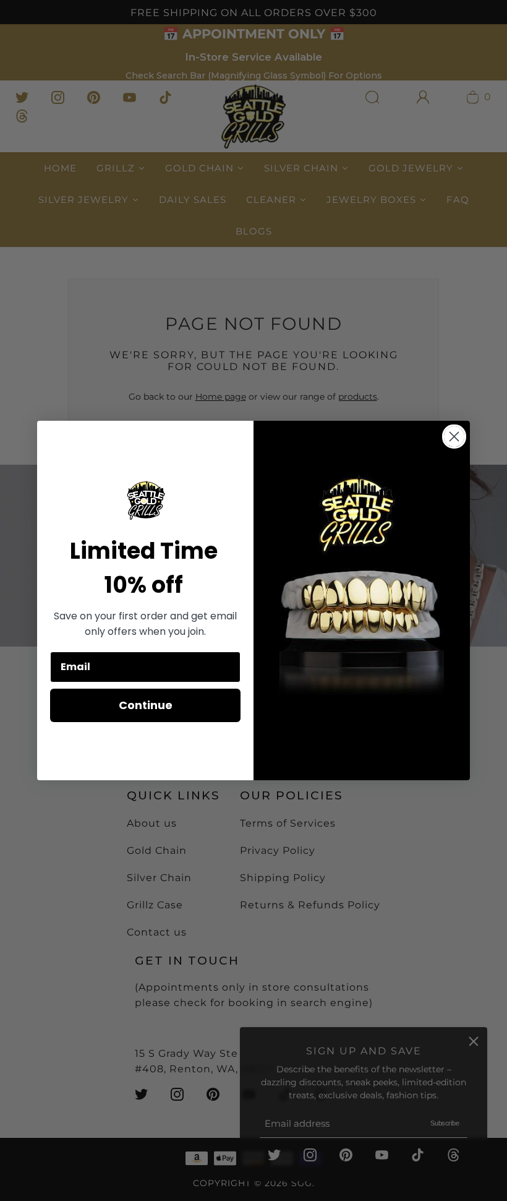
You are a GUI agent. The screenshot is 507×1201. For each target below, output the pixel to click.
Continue (146, 705)
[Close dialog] (454, 436)
